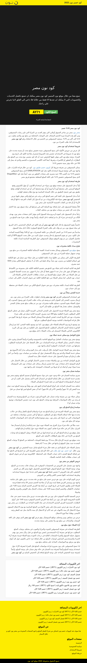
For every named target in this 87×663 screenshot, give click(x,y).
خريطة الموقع (77, 653)
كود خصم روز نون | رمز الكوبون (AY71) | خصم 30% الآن (58, 581)
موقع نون (72, 250)
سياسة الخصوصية (75, 646)
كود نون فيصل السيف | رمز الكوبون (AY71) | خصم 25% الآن (57, 588)
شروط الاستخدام (76, 649)
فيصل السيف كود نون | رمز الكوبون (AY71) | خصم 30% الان (57, 574)
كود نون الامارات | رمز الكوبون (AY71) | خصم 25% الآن (59, 567)
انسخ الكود (51, 111)
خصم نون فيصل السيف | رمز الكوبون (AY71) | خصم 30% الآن (56, 578)
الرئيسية (79, 643)
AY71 (36, 112)
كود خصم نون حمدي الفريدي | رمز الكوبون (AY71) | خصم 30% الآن (54, 592)
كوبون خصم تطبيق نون (41, 167)
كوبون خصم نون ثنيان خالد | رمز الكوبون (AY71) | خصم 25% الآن (55, 570)
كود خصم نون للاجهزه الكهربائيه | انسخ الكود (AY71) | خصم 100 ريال (54, 585)
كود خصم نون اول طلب (62, 450)
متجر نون (76, 132)
